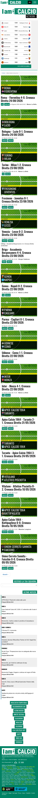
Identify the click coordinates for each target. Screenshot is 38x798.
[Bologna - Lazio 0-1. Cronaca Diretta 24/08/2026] (19, 119)
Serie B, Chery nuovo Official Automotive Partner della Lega (18, 683)
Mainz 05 (6, 27)
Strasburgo (6, 58)
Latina (26, 62)
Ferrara (10, 772)
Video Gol (19, 738)
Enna (3, 772)
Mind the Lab (5, 759)
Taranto (12, 782)
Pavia (15, 778)
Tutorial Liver (5, 793)
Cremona (24, 771)
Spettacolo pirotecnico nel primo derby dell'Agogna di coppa (17, 694)
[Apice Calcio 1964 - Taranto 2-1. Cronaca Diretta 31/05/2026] (19, 407)
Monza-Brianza (17, 777)
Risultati (19, 722)
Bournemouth (7, 46)
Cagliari (7, 769)
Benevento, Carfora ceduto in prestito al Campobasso (18, 621)
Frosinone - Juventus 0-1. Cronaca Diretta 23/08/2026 (17, 199)
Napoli (22, 777)
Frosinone (28, 772)
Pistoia (3, 779)
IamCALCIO (4, 140)
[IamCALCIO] (19, 751)
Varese (10, 784)
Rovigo (18, 781)
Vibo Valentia (29, 784)
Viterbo (3, 785)
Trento (29, 782)
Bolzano (26, 768)
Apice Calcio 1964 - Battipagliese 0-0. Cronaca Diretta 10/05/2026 (16, 522)
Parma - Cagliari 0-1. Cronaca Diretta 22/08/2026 (18, 321)
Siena (34, 781)
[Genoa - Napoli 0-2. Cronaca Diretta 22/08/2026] (19, 273)
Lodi (10, 775)
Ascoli (24, 766)
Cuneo (32, 771)
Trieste (3, 784)
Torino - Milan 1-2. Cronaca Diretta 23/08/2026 (16, 166)
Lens (27, 58)
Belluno (5, 768)
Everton (26, 46)
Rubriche (4, 669)
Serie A (4, 597)
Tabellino (7, 104)
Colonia (5, 38)
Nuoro (29, 777)
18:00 (16, 62)
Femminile (4, 648)
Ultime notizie (19, 710)
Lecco (3, 775)
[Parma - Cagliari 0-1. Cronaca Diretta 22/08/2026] (19, 306)
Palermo (8, 778)
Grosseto (8, 774)
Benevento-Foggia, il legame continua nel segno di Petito (19, 672)
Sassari (26, 781)
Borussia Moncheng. (23, 31)
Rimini (12, 781)
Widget (10, 793)
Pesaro (22, 778)
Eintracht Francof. (24, 34)
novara (4, 261)
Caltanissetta (19, 769)
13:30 (16, 23)
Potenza (12, 779)
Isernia (15, 774)
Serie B (4, 618)
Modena (11, 777)
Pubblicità (28, 793)
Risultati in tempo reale (19, 702)
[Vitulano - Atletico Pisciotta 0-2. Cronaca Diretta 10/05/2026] (19, 473)
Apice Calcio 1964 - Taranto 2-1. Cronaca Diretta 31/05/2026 (18, 421)
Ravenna (6, 62)
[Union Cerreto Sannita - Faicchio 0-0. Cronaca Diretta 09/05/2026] (19, 543)
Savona (30, 781)
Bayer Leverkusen (24, 42)
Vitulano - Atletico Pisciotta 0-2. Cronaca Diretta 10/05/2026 (19, 487)
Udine (6, 784)
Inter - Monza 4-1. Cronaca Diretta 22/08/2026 (16, 387)
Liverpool (6, 23)
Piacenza (31, 778)
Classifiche (19, 718)
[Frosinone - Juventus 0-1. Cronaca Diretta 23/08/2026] (19, 185)
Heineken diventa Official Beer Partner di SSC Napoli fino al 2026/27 (19, 641)
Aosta (17, 766)
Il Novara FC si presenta (9, 630)
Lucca (12, 775)
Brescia (30, 768)
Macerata (17, 775)
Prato (16, 779)
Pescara (26, 778)
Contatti (33, 793)
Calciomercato (13, 769)
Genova (33, 772)
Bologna (22, 768)
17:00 (16, 54)
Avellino (30, 766)
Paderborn (25, 27)
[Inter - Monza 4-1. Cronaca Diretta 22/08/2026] (19, 373)
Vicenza (34, 784)
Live (30, 2)
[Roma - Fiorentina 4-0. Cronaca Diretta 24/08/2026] (19, 85)
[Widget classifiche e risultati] (21, 789)
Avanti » (5, 574)
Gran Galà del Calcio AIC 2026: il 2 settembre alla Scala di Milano (19, 610)
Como (15, 771)
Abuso (23, 793)
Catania (3, 771)
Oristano (34, 777)
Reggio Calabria (30, 779)
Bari (33, 766)
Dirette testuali (19, 714)
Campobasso (26, 769)
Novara (26, 777)
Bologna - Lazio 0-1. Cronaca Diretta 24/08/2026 (17, 133)
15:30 (16, 27)
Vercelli (20, 784)
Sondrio (8, 782)
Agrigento (4, 766)
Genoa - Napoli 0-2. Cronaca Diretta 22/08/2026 (17, 287)
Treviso (33, 782)
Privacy (19, 793)
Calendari (19, 726)
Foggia (17, 772)
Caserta (31, 769)
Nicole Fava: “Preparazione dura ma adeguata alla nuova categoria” (19, 652)
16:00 (16, 46)
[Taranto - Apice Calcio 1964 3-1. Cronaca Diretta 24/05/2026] (19, 440)
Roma (15, 781)
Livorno (6, 775)
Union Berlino (7, 34)
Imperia (12, 774)
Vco (13, 784)
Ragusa (19, 779)
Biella (19, 768)
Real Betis (25, 54)
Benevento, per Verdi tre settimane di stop (14, 663)
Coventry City (7, 50)
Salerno (22, 781)
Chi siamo (4, 794)
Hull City (26, 50)
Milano (7, 777)
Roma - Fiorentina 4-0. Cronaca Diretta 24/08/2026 (18, 99)
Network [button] (30, 16)
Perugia (18, 778)
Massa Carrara (27, 775)
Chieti (12, 771)
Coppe (3, 690)
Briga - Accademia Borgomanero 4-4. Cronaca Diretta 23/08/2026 (16, 252)
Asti (27, 766)
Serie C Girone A (6, 627)
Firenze (14, 772)
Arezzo (21, 766)
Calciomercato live (18, 706)
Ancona (14, 766)
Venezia (16, 784)
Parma (11, 778)
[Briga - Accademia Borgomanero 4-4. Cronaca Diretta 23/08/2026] (19, 245)
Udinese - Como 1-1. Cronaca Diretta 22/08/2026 (17, 354)
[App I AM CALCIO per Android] (8, 789)
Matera (32, 775)
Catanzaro (8, 771)
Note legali (14, 793)
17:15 (16, 58)
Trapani (26, 782)
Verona (23, 784)
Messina (4, 777)
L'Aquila (19, 774)
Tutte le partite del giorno (23, 66)
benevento (4, 532)
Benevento (10, 768)
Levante (6, 54)
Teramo (16, 782)
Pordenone (7, 779)
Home (3, 73)
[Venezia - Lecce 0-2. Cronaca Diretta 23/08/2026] (19, 219)
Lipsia (5, 31)
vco (2, 104)
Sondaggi (19, 742)
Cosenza (19, 771)
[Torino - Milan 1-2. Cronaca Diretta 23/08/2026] (19, 152)
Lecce (31, 774)
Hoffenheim (25, 38)
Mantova (21, 775)
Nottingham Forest (24, 23)
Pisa (34, 778)
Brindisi (3, 769)
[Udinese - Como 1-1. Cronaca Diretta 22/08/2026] (19, 340)
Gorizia (3, 774)
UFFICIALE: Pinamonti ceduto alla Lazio (14, 600)
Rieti (9, 781)
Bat (2, 768)
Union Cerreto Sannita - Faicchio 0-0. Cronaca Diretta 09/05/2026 (17, 559)
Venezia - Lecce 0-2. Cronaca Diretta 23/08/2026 (17, 233)
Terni (19, 782)
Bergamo (15, 768)
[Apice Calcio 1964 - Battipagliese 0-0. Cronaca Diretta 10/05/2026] (19, 507)
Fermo (6, 772)
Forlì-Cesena (23, 772)
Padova (3, 778)
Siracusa (4, 782)
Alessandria (9, 766)
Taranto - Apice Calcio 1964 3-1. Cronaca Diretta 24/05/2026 (19, 454)
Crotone (28, 771)
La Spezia (24, 774)
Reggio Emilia (5, 781)
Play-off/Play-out (19, 730)
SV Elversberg (7, 42)
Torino (22, 782)
